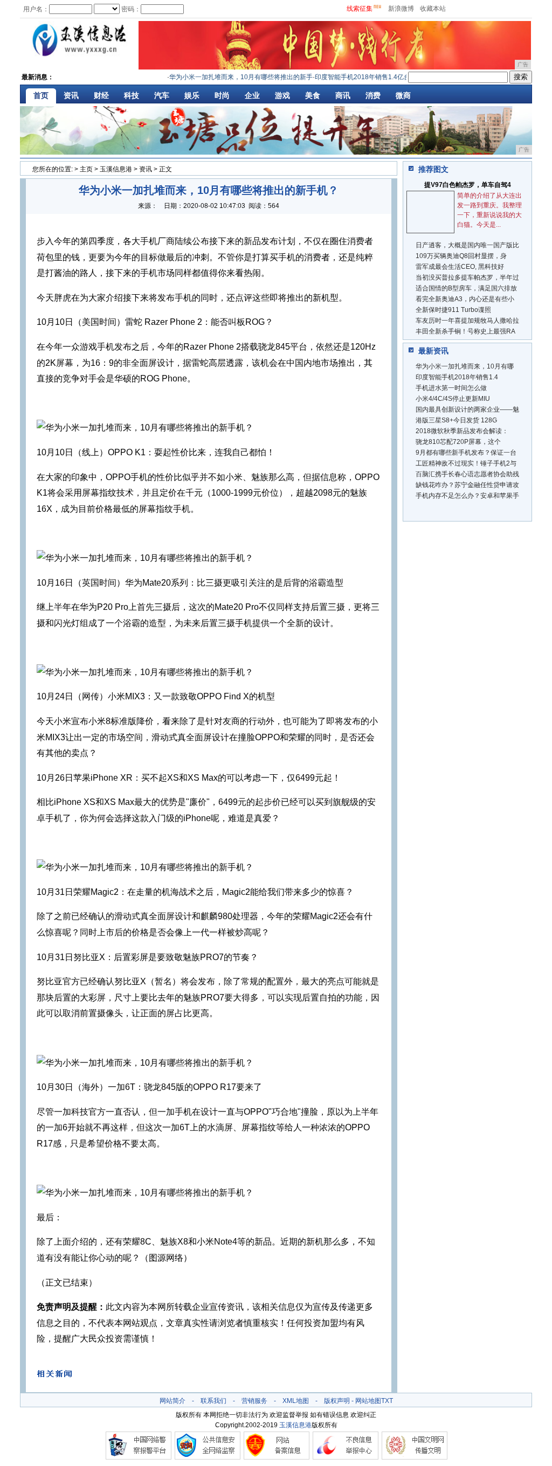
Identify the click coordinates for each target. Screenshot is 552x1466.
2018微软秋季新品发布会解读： (462, 431)
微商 (403, 95)
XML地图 (295, 1401)
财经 (101, 95)
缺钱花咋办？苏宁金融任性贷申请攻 (467, 485)
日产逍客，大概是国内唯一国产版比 (467, 245)
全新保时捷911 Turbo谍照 (453, 310)
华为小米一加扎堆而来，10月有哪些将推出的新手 (229, 77)
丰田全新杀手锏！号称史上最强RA (465, 331)
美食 (312, 95)
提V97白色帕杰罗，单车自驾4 (467, 185)
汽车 (161, 95)
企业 (252, 95)
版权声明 (337, 1401)
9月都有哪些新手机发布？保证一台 (466, 452)
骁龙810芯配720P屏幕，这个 (458, 442)
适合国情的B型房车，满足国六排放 (466, 288)
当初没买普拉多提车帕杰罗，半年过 (467, 277)
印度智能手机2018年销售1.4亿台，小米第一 (367, 77)
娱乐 (191, 95)
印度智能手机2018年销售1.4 (457, 377)
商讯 (342, 95)
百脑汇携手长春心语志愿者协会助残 (467, 474)
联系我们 (213, 1401)
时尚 (222, 95)
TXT (387, 1401)
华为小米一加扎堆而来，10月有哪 (465, 366)
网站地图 (368, 1401)
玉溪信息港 (116, 169)
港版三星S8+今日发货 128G (456, 420)
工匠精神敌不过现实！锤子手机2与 (466, 463)
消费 (373, 95)
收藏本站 (433, 8)
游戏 (282, 95)
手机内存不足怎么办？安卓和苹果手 (467, 495)
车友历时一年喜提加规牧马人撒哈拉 (467, 320)
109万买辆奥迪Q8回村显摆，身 (461, 256)
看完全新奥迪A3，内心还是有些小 (465, 299)
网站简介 (172, 1401)
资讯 (71, 95)
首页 (41, 95)
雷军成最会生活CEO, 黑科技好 (460, 266)
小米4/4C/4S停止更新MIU (453, 398)
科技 (131, 95)
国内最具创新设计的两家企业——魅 (467, 409)
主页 (86, 169)
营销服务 (254, 1401)
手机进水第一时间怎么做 (451, 388)
